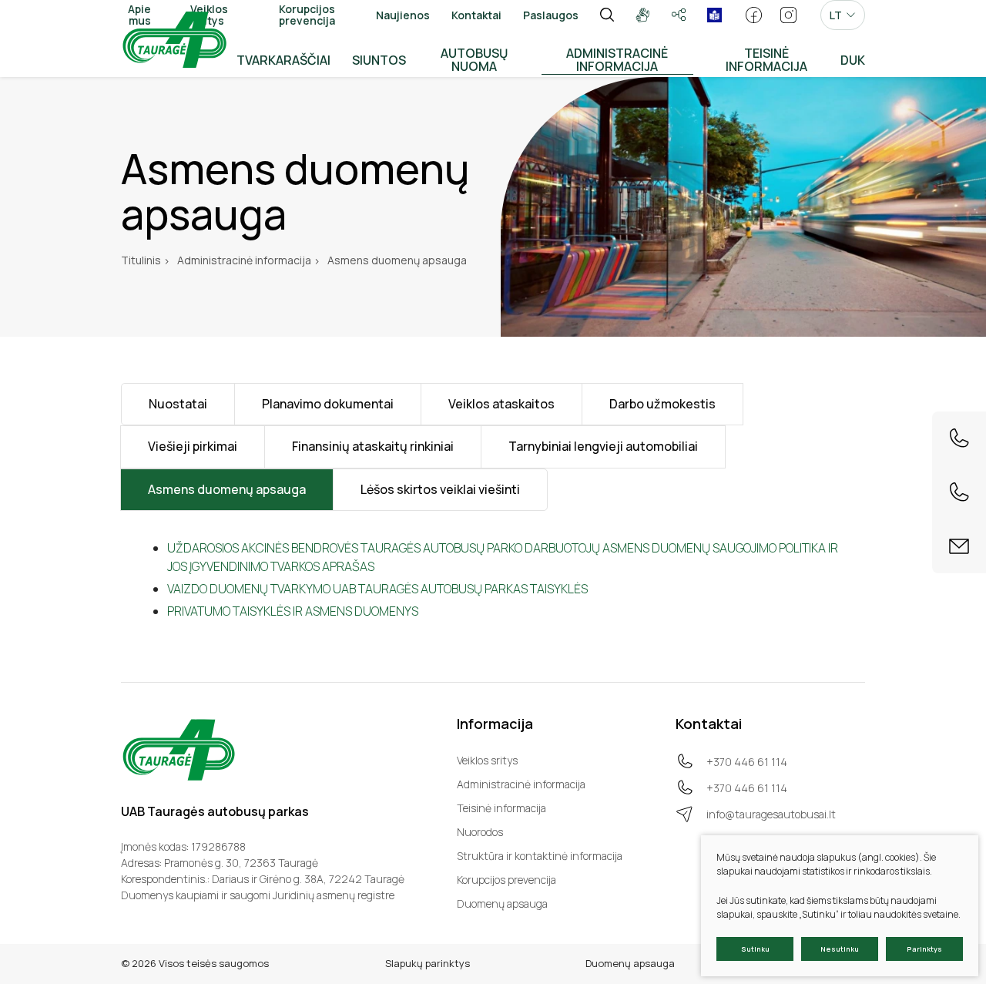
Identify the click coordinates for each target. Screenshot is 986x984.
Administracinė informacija (521, 784)
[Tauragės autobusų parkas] (174, 38)
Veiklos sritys (487, 760)
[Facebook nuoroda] (753, 15)
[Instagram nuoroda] (788, 15)
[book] (714, 15)
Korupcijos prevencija (506, 879)
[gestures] (643, 15)
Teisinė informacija (501, 808)
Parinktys (924, 949)
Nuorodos (480, 831)
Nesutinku (839, 949)
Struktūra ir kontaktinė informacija (539, 855)
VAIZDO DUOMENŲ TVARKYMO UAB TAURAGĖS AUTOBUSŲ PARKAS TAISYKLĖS (377, 588)
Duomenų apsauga (502, 903)
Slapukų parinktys (427, 963)
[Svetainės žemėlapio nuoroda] (679, 15)
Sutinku (755, 949)
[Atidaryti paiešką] (607, 15)
